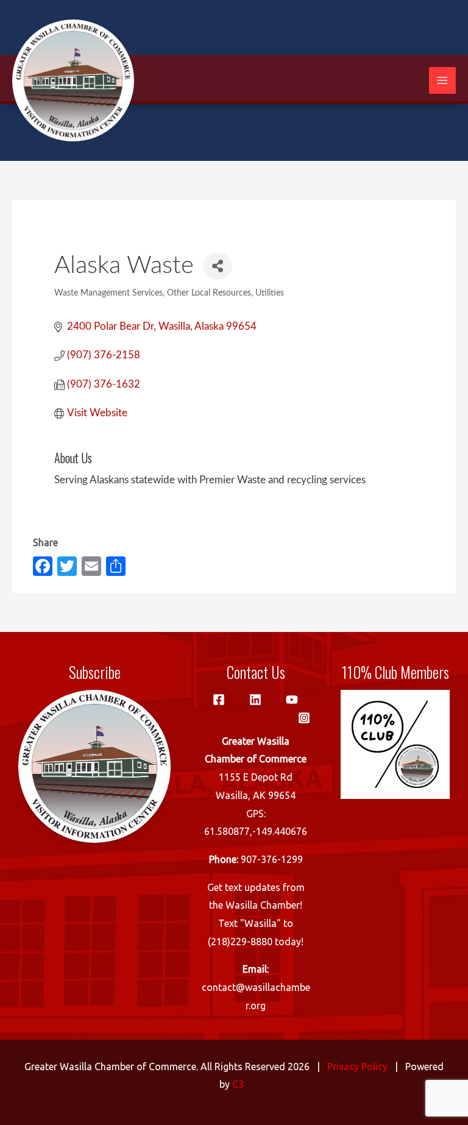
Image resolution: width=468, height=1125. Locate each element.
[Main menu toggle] (442, 80)
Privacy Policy (357, 1066)
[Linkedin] (255, 700)
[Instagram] (304, 718)
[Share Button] (217, 266)
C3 (238, 1084)
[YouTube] (292, 700)
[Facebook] (219, 700)
